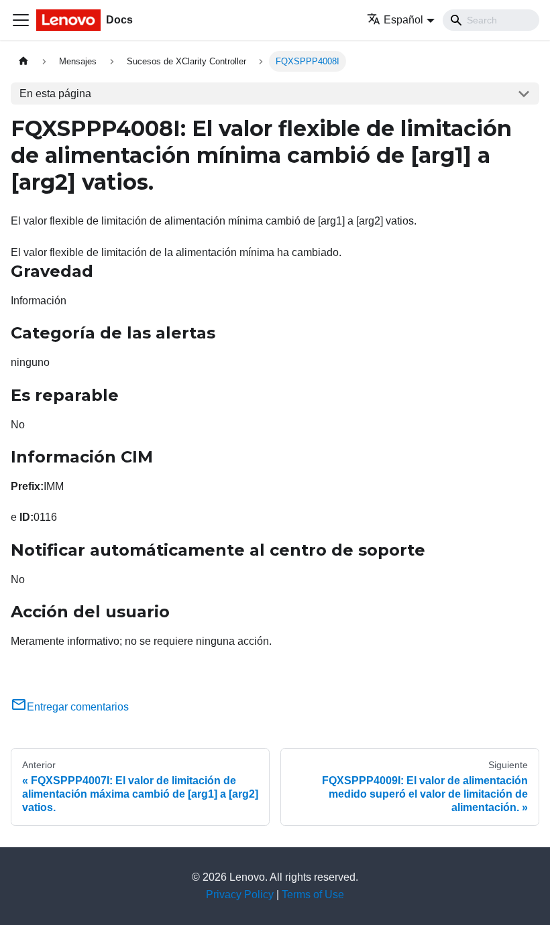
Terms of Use (313, 894)
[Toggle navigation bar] (21, 20)
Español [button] (403, 19)
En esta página (55, 93)
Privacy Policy (240, 894)
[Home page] (23, 61)
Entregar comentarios (78, 707)
